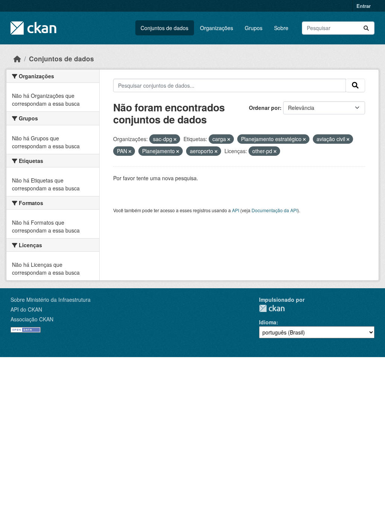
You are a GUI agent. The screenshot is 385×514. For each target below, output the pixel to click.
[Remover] (175, 139)
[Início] (17, 58)
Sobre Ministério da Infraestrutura (51, 299)
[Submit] (366, 28)
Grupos (253, 28)
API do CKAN (26, 309)
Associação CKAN (32, 319)
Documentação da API (274, 210)
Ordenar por (264, 107)
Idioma (267, 322)
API (235, 210)
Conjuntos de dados (164, 28)
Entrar (363, 5)
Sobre (281, 28)
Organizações (216, 28)
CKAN (272, 308)
